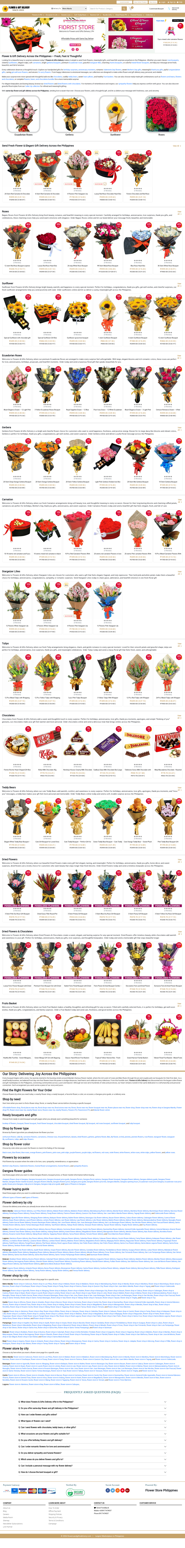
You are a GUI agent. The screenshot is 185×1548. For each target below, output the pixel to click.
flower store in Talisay (74, 1371)
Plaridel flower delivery (100, 1261)
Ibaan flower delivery (17, 1220)
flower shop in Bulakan (18, 1332)
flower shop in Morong (145, 1341)
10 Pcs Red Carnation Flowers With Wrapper (77, 555)
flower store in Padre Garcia (21, 1368)
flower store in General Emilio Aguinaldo (139, 1375)
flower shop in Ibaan (17, 1293)
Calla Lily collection (32, 86)
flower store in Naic (151, 1377)
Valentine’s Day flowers (112, 69)
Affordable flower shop (11, 1107)
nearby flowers (61, 1110)
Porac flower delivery (112, 1252)
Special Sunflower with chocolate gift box (17, 339)
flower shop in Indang (55, 1304)
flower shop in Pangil (35, 1316)
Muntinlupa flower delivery (159, 1211)
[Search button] (124, 8)
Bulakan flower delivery (18, 1259)
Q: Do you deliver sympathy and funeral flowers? (39, 1453)
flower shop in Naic (150, 1304)
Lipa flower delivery (84, 1220)
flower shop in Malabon (79, 1284)
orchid (121, 1137)
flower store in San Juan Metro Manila (119, 1359)
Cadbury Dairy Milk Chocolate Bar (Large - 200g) (108, 771)
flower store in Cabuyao (70, 1384)
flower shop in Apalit (41, 1323)
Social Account (112, 1485)
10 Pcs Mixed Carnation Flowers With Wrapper (168, 555)
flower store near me (18, 1110)
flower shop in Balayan (58, 1290)
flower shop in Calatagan (152, 1290)
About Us (6, 1508)
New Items (153, 2)
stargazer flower (159, 1137)
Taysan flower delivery (112, 1225)
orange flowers (36, 1152)
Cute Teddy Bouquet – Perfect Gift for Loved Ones (77, 843)
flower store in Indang (56, 1377)
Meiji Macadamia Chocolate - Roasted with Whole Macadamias (168, 771)
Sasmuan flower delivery (99, 1254)
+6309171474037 (105, 1510)
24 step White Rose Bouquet (77, 266)
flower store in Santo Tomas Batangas (35, 1371)
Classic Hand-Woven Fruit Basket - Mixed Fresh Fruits (77, 1059)
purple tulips (86, 1152)
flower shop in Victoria (42, 1318)
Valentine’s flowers (26, 1166)
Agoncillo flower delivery (20, 1217)
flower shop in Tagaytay (59, 1307)
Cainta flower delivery (91, 1268)
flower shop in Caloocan (22, 1284)
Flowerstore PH (83, 1110)
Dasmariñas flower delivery (113, 1229)
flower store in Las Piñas (42, 1357)
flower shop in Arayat (58, 1323)
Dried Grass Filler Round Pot (47, 914)
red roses (105, 1152)
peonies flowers (137, 1137)
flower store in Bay (35, 1384)
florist (73, 1107)
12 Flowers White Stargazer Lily (17, 626)
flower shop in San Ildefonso (136, 1334)
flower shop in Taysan (111, 1297)
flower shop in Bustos (36, 1332)
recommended (124, 2)
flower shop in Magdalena (93, 1313)
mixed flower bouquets (140, 62)
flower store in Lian (68, 1366)
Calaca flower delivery (134, 1217)
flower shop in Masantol (61, 1325)
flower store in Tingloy (129, 1371)
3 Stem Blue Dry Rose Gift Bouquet (107, 914)
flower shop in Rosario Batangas (45, 1295)
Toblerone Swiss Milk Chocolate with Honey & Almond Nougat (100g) (138, 771)
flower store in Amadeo (35, 1375)
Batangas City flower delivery (96, 1217)
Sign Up (173, 2)
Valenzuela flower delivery (165, 1213)
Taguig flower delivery (142, 1213)
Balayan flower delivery (58, 1217)
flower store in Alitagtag (39, 1363)
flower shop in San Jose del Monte (161, 1334)
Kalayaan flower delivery (161, 1238)
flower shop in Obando (43, 1334)
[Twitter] (112, 1490)
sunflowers (12, 62)
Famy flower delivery (143, 1238)
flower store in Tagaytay (60, 1380)
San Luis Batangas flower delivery (117, 1222)
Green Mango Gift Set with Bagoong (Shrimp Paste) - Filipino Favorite (47, 1059)
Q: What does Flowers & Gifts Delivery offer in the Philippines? (45, 1401)
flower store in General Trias (20, 1377)
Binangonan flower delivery (71, 1268)
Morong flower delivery (146, 1268)
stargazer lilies (95, 62)
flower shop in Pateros (73, 1286)
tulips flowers (28, 1139)
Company (7, 1503)
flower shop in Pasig (55, 1286)
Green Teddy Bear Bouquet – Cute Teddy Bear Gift (107, 843)
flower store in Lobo (100, 1366)
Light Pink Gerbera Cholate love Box (107, 482)
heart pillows (88, 76)
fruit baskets (108, 76)
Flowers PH (72, 1110)
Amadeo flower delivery (35, 1229)
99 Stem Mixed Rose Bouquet (107, 266)
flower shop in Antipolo (34, 1341)
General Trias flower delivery (20, 1231)
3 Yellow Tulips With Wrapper (107, 698)
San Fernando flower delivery (132, 1252)
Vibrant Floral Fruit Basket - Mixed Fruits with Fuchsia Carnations (168, 1059)
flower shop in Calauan (107, 1311)
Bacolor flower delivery (76, 1250)
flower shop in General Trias (20, 1304)
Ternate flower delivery (94, 1234)
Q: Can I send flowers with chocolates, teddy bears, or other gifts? (47, 1427)
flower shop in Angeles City (22, 1323)
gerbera (91, 1137)
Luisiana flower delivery (39, 1240)
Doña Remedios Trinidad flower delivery (80, 1259)
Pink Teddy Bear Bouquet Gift (168, 842)
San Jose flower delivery (66, 1222)
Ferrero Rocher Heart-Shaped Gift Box (17, 770)
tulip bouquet (135, 1123)
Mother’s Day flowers (11, 1166)
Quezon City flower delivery (92, 1213)
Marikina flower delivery (139, 1211)
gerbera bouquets (54, 62)
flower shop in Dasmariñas (112, 1302)
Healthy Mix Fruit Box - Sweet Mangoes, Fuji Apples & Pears (17, 1059)
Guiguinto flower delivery (106, 1259)
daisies (74, 1137)
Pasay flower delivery (38, 1213)
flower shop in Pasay (38, 1286)
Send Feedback (102, 1507)
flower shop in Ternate (95, 1307)
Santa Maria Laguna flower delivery (154, 1243)
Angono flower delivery (16, 1268)
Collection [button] (149, 15)
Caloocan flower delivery (22, 1211)
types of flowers (32, 1197)
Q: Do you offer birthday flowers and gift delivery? (40, 1440)
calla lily (19, 1137)
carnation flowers (30, 1137)
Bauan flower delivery (116, 1217)
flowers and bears (167, 76)
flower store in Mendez (134, 1377)
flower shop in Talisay (74, 1297)
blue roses (25, 1152)
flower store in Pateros (73, 1359)
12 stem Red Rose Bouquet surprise (17, 266)
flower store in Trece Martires (119, 1380)
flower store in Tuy (149, 1371)
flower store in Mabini (116, 1366)
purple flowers (75, 1152)
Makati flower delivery (61, 1211)
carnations (36, 62)
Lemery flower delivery (51, 1220)
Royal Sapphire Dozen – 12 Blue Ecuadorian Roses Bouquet (77, 411)
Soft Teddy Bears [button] (80, 15)
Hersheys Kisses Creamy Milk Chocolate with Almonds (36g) (77, 771)
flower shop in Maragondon (113, 1304)
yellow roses (170, 1152)
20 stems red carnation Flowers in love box (107, 555)
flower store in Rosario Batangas (45, 1368)
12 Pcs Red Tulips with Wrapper (138, 698)
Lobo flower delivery (100, 1220)
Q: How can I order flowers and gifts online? (37, 1414)
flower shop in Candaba (94, 1323)
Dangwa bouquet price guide (58, 1179)
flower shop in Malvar (133, 1293)
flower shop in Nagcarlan (132, 1313)
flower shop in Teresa (77, 1343)
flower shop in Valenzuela (164, 1286)
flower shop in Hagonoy (124, 1332)
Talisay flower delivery (75, 1225)
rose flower (148, 1137)
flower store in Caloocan (22, 1357)
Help (180, 2)
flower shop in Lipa (83, 1293)
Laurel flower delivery (33, 1220)
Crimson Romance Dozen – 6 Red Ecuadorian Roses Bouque (168, 411)
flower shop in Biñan (51, 1311)
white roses (135, 1152)
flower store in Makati (61, 1357)
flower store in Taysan (111, 1371)
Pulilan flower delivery (118, 1261)
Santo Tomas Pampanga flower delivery (70, 1254)
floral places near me (29, 1107)
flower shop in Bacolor (76, 1323)
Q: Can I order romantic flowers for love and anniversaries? (44, 1446)
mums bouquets (115, 62)
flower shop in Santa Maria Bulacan (55, 1336)
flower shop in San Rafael (28, 1336)
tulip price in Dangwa (32, 1184)
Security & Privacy (56, 1517)
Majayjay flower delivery (116, 1240)
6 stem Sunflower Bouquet (137, 338)
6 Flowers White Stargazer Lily (47, 626)
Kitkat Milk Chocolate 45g (47, 770)
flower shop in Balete (76, 1290)
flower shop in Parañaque (20, 1286)
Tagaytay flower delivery (58, 1234)
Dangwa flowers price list (96, 1181)
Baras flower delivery (52, 1268)
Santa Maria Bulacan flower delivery (58, 1264)
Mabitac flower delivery (76, 1240)
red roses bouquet (103, 1123)
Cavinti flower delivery (126, 1238)
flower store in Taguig (142, 1359)
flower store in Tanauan (93, 1371)
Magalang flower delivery (39, 1252)
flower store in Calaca (134, 1363)
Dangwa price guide (78, 1181)
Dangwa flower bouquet (111, 1179)
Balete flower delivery (76, 1217)
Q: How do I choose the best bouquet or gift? (38, 1472)
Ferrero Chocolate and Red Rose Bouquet (137, 195)
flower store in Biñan (52, 1384)
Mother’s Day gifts (134, 69)
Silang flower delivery (41, 1234)
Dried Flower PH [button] (121, 15)
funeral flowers (64, 1166)
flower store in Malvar (134, 1366)
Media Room (8, 1517)
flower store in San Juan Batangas (91, 1368)
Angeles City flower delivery (22, 1250)
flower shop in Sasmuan (102, 1327)
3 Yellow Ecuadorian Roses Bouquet (47, 410)
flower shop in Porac (115, 1325)
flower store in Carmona (72, 1375)
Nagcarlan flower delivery (136, 1240)
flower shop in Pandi (61, 1334)
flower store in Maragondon (114, 1377)
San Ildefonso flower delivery (138, 1261)
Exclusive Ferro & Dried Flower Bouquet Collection (168, 987)
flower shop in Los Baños (16, 1313)
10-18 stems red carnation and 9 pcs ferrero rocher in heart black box (17, 555)
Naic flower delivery (151, 1231)
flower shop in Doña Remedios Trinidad (80, 1332)
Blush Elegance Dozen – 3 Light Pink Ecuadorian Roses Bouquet (138, 411)
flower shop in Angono (16, 1341)
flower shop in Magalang (41, 1325)
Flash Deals (160, 21)
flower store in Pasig (56, 1359)
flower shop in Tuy (148, 1297)
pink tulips (65, 1152)
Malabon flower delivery (80, 1211)
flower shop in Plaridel (98, 1334)
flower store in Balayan (58, 1363)
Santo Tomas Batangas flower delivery (36, 1225)
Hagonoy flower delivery (125, 1259)
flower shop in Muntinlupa (158, 1284)
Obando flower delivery (44, 1261)
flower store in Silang (41, 1380)
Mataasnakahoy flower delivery (155, 1220)
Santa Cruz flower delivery (130, 1243)
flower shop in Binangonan (71, 1341)
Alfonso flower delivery (17, 1229)
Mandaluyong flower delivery (100, 1211)
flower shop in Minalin (97, 1325)
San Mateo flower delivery (24, 1270)
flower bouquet (30, 1123)
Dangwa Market (113, 1181)
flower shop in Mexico (79, 1325)
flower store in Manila (121, 1357)
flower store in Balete (76, 1363)
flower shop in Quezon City (92, 1286)
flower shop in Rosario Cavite (21, 1307)
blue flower (16, 1152)
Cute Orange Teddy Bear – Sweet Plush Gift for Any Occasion (138, 843)
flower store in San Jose (68, 1368)
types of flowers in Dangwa (75, 1184)
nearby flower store (34, 1110)
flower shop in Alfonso (17, 1302)
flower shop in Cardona (108, 1341)
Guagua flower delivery (137, 1250)
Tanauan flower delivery (94, 1225)
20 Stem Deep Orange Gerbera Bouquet (17, 482)
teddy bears (73, 76)
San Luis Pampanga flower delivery (158, 1252)
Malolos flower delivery (144, 1259)
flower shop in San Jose (68, 1295)
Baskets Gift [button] (94, 15)
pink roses (56, 1152)
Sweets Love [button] (65, 15)
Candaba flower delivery (95, 1250)
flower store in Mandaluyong (100, 1357)
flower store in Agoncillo (20, 1363)
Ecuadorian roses (75, 62)
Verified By (71, 1485)
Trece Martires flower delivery (119, 1234)
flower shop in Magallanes (92, 1304)
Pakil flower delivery (16, 1243)
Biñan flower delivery (52, 1238)
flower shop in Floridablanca (116, 1323)
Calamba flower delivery (89, 1238)
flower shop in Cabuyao (69, 1311)
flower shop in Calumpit (55, 1332)
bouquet (20, 1123)
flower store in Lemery (51, 1366)
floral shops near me (46, 1107)
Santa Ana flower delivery (24, 1254)
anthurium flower (9, 1137)
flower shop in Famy (142, 1311)
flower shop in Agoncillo (20, 1290)
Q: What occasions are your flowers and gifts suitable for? (44, 1433)
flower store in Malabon (79, 1357)
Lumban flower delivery (57, 1240)
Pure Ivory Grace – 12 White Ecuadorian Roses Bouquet (108, 411)
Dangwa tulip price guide (50, 1184)
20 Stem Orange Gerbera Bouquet (47, 482)
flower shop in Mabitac (73, 1313)
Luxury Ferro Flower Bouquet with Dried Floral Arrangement (17, 987)
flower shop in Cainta (90, 1341)
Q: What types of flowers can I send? (34, 1421)
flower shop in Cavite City (91, 1302)
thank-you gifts (157, 69)
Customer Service (148, 1503)
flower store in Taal (58, 1371)
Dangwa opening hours (129, 1181)
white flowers (124, 1152)
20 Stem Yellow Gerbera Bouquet (77, 482)
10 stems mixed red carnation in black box (47, 555)
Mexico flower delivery (77, 1252)
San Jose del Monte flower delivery (163, 1261)
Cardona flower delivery (109, 1268)
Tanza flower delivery (77, 1234)
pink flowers (47, 1152)
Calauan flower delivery (108, 1238)
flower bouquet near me (98, 1107)
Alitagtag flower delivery (39, 1217)
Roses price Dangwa (15, 1184)
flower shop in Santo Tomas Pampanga (73, 1327)
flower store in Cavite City (92, 1375)
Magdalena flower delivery (96, 1240)
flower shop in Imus (39, 1304)
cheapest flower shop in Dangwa (15, 1179)
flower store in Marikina (139, 1357)
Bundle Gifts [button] (107, 15)
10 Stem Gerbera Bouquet (168, 482)
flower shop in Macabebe (21, 1325)
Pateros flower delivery (72, 1213)
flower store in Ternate (95, 1380)
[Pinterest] (122, 1490)
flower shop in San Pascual (164, 1295)
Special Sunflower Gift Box (47, 338)
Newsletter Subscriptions (13, 1523)
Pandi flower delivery (62, 1261)
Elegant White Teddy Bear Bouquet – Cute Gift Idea (17, 843)
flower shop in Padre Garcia (21, 1295)
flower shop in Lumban (54, 1313)
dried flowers (49, 83)
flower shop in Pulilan (116, 1334)
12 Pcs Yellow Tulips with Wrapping (47, 698)
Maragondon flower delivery (114, 1231)
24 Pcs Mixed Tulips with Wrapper (168, 698)
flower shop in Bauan (116, 1290)
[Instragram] (117, 1490)
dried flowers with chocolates (69, 83)
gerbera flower (100, 1137)
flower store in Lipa (83, 1366)
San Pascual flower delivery (163, 1222)
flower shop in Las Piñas (42, 1284)
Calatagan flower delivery (153, 1217)
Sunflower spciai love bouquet (77, 338)
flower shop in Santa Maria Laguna (156, 1316)
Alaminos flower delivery (18, 1238)
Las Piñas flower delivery (42, 1211)
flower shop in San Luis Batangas (118, 1295)
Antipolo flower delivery (34, 1268)
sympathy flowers (125, 83)
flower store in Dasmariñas (113, 1375)
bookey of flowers (9, 1123)
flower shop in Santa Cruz (132, 1316)
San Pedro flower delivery (109, 1243)
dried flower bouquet (77, 1123)
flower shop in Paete (151, 1313)
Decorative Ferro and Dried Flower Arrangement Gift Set (138, 987)
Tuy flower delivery (150, 1225)
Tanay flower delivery (43, 1270)
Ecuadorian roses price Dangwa (151, 1181)
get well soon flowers (19, 72)
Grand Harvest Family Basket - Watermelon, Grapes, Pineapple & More (138, 1059)
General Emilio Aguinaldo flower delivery (140, 1229)
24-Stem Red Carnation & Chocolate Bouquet (17, 195)
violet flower (114, 1152)
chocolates (57, 76)
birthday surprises (70, 69)
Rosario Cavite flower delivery (20, 1234)
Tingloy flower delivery (130, 1225)
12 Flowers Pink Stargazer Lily (107, 626)
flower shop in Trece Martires (119, 1307)
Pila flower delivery (49, 1243)
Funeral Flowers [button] (136, 15)
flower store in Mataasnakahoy (155, 1366)
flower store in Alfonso (17, 1375)
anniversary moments (86, 69)
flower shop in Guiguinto (105, 1332)
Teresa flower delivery (80, 1270)
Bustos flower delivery (36, 1259)
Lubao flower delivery (155, 1250)
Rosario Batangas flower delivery (44, 1222)
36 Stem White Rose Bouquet (168, 266)
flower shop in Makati (61, 1284)
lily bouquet (90, 1123)
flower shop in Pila (52, 1316)
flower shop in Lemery (51, 1293)
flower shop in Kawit (73, 1304)
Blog (5, 1511)
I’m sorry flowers (44, 72)
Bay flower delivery (35, 1238)
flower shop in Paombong (80, 1334)
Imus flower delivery (39, 1231)
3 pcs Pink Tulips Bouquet (77, 698)
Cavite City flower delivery (92, 1229)
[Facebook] (108, 1490)
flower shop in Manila (120, 1284)
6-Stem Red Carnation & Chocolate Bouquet (47, 195)
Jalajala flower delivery (128, 1268)
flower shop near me (143, 1107)
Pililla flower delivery (163, 1268)
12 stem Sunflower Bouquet (168, 338)
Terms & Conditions (56, 1520)
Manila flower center (102, 1110)
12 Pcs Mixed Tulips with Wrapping (17, 698)
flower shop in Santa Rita (47, 1327)
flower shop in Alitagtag (39, 1290)
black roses (7, 1152)
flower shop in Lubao (153, 1323)
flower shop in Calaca (133, 1290)
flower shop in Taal (58, 1297)
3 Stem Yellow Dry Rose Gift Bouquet (168, 914)
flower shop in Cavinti (125, 1311)
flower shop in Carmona (71, 1302)
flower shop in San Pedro (111, 1316)
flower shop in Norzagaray (23, 1334)
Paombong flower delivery (81, 1261)
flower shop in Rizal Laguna (70, 1316)
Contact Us (99, 1503)
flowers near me (48, 1110)
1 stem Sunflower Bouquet (107, 338)
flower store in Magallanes (92, 1377)
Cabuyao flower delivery (70, 1238)
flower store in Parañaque (20, 1359)
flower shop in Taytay (56, 1343)
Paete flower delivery (154, 1240)
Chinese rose (52, 1137)
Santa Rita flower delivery (44, 1254)
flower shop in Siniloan (21, 1318)
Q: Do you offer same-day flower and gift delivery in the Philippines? (48, 1408)
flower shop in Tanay (40, 1343)
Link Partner (7, 1527)
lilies (108, 1137)
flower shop (130, 1107)
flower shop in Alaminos (18, 1311)
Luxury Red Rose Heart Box (47, 266)
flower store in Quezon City (93, 1359)
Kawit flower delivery (73, 1231)
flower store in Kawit (73, 1377)
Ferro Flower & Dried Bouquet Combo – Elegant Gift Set (107, 987)
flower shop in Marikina (138, 1284)
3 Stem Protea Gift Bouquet (77, 914)
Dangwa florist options (92, 1179)
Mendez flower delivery (134, 1231)
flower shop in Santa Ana (27, 1327)
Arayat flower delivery (58, 1250)
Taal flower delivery (58, 1225)
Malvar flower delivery (134, 1220)
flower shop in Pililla (162, 1341)
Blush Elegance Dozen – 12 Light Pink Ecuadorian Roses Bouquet (17, 411)
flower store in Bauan (116, 1363)
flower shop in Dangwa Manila (164, 1107)
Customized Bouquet (156, 9)
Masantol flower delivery (58, 1252)
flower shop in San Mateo (21, 1343)
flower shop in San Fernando (134, 1325)
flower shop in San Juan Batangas (91, 1295)
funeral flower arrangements (45, 1166)
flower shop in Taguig (142, 1286)
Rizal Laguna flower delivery (68, 1243)
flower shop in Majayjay (113, 1313)
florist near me (82, 1107)
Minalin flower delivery (95, 1252)
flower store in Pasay (38, 1359)
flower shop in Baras (52, 1341)
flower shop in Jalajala (127, 1341)
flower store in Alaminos (18, 1384)
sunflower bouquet (117, 1123)
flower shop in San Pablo (91, 1316)
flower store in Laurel (34, 1366)
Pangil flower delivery (33, 1243)
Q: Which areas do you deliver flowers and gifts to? (40, 1459)
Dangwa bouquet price (37, 1179)
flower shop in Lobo (99, 1293)
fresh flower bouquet (45, 1123)
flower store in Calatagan (153, 1363)
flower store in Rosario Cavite (21, 1380)
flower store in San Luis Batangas (119, 1368)
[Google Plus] (127, 1490)
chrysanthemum (63, 1137)
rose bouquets (173, 60)
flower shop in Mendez (133, 1304)
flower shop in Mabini (116, 1293)
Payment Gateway (11, 1485)
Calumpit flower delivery (55, 1259)
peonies (128, 1137)
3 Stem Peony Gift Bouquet (137, 914)
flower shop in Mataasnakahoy (154, 1293)
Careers (6, 1514)
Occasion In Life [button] (52, 15)
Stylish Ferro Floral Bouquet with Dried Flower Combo (77, 987)
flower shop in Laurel (33, 1293)
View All (176, 146)
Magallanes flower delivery (92, 1231)
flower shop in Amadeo (35, 1302)
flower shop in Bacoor (53, 1302)
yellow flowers (155, 1152)
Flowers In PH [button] (37, 15)
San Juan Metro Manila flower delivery (118, 1213)
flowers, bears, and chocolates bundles (39, 79)
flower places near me (116, 1107)
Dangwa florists (76, 1179)
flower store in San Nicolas (143, 1368)
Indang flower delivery (56, 1231)
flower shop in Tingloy (128, 1297)
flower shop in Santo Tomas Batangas (35, 1297)
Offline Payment (55, 1511)
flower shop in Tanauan (92, 1297)
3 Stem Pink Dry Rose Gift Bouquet (17, 914)
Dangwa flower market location (21, 1181)
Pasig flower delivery (55, 1213)
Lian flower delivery (68, 1220)
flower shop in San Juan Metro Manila (118, 1286)
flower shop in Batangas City (96, 1290)
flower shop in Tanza (78, 1307)
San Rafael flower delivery (30, 1264)
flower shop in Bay (36, 1311)
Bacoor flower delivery (53, 1229)
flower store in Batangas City (96, 1363)
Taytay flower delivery (60, 1270)
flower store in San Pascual (165, 1368)
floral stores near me (63, 1107)
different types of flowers (12, 1197)
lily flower (114, 1137)
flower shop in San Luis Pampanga (160, 1325)
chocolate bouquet (61, 1123)
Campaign (53, 1523)
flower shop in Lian (68, 1293)
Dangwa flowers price (61, 1181)
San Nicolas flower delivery (141, 1222)
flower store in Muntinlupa (159, 1357)
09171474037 (104, 1513)
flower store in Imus (39, 1377)
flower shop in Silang (41, 1307)
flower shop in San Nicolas (143, 1295)
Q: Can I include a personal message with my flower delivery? (45, 1465)
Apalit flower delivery (42, 1250)
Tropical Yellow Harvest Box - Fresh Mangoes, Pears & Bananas (107, 1059)
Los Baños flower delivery (19, 1240)
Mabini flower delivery (116, 1220)
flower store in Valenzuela (165, 1359)
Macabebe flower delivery (19, 1252)
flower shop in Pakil (19, 1316)
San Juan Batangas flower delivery (90, 1222)
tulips (16, 1139)
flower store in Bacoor (53, 1375)
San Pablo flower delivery (89, 1243)
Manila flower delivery (121, 1211)
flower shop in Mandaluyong (100, 1284)
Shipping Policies (55, 1514)
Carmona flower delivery (72, 1229)
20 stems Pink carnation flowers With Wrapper (138, 555)
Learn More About (57, 1503)
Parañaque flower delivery (19, 1213)
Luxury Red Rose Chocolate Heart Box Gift (107, 195)
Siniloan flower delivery (23, 1245)
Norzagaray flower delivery (24, 1261)
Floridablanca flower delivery (116, 1250)
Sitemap (6, 1520)
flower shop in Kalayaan (160, 1311)
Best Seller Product (140, 2)
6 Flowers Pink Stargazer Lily (77, 194)
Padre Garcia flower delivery (20, 1222)
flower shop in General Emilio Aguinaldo (138, 1302)
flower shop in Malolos (143, 1332)
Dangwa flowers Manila (43, 1181)
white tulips (144, 1152)
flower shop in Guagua (136, 1323)
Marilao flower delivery (162, 1259)
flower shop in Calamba (88, 1311)
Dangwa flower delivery (130, 1179)
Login (163, 2)
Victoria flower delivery (45, 1245)
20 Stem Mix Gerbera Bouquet (137, 482)
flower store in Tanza (78, 1380)
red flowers (96, 1152)
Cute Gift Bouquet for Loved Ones (47, 842)
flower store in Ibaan (17, 1366)
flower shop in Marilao (161, 1332)
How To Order (54, 1508)
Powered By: (151, 1485)
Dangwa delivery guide (148, 1179)
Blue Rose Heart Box (138, 266)
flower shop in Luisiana (36, 1313)
